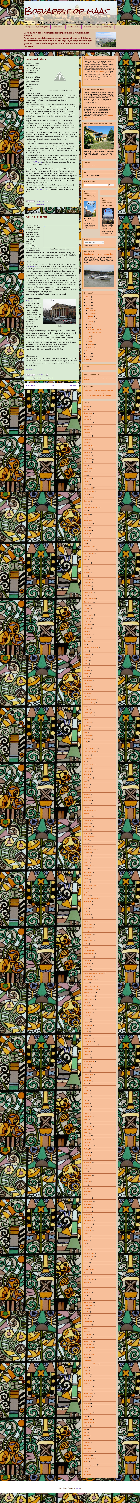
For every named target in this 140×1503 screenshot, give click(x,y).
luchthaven (87, 901)
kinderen (87, 830)
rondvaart (87, 1142)
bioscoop (87, 514)
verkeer (86, 1351)
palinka (86, 1071)
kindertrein (87, 833)
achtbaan (87, 426)
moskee (86, 960)
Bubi (85, 543)
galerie (32, 378)
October (91, 316)
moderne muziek (89, 953)
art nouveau (88, 462)
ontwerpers (87, 1038)
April (89, 339)
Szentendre (88, 1224)
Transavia (87, 1292)
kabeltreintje (88, 800)
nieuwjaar (87, 1015)
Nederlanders (88, 1012)
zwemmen (87, 1474)
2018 (88, 299)
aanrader (87, 419)
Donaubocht (88, 625)
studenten (87, 1211)
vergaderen (88, 1344)
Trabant (86, 1282)
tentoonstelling (88, 1256)
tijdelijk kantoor (89, 1269)
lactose (86, 879)
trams (86, 1289)
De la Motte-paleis (90, 599)
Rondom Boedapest (108, 27)
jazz (85, 781)
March (90, 341)
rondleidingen (88, 1139)
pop (85, 1100)
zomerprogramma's (90, 1465)
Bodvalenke (88, 520)
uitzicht (86, 1312)
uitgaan (86, 1308)
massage (87, 931)
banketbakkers (89, 491)
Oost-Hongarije (89, 1041)
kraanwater (87, 866)
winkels (86, 1435)
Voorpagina (28, 27)
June (90, 327)
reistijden (87, 1123)
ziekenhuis (87, 1455)
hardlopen (87, 739)
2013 (88, 353)
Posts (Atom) (56, 393)
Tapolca (86, 1240)
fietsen (86, 660)
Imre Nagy (87, 768)
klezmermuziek (89, 836)
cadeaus (87, 563)
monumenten (88, 957)
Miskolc (86, 944)
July (89, 324)
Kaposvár (87, 804)
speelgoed (87, 1191)
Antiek (86, 442)
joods (86, 787)
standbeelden (88, 1201)
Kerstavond (87, 817)
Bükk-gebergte (89, 553)
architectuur (88, 459)
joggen (86, 784)
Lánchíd (86, 882)
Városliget (87, 1325)
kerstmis (86, 823)
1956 (85, 410)
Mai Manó (87, 918)
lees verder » (30, 369)
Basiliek (86, 494)
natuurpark (87, 1006)
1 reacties (40, 375)
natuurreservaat (89, 1009)
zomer (86, 1461)
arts (85, 465)
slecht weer (87, 1175)
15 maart (87, 406)
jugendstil (87, 794)
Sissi (85, 1172)
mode (86, 947)
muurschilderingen (90, 979)
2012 (88, 356)
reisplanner (87, 1116)
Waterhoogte (88, 1413)
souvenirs (87, 1188)
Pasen (86, 1084)
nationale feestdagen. (91, 989)
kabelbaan (87, 797)
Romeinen (87, 1136)
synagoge (87, 1217)
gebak (86, 677)
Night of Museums (36, 162)
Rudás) (86, 1149)
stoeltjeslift (87, 1204)
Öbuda (86, 1035)
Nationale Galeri (89, 992)
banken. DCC (88, 488)
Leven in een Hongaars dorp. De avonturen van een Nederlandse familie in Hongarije (98, 394)
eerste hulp (87, 634)
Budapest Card (89, 546)
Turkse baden (88, 1302)
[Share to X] (30, 201)
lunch (86, 908)
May (89, 336)
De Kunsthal (29, 301)
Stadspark (87, 1198)
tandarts (86, 1237)
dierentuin (87, 618)
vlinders (86, 1377)
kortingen (87, 856)
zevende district (89, 1452)
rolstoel (86, 1132)
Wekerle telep (88, 1419)
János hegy (88, 778)
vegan (86, 1331)
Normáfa (87, 1022)
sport (85, 1194)
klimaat (86, 839)
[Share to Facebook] (32, 201)
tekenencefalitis (89, 1253)
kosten (86, 862)
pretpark (86, 1106)
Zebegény (87, 1448)
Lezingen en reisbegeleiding (41, 27)
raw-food (87, 1110)
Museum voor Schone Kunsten (94, 973)
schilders (87, 1159)
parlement (87, 1080)
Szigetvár (87, 1227)
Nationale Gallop (89, 996)
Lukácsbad (87, 905)
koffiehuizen (88, 846)
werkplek (87, 1426)
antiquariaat (88, 445)
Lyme (86, 911)
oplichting (87, 1051)
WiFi (85, 1429)
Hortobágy (87, 758)
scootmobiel (88, 1162)
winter (86, 1439)
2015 (88, 308)
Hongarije (87, 755)
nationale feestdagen (91, 986)
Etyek (86, 651)
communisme (88, 579)
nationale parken (89, 999)
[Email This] (27, 201)
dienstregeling (88, 615)
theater (86, 1263)
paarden (86, 1067)
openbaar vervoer (90, 1045)
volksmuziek (88, 1390)
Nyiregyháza (88, 1025)
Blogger (78, 1488)
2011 (88, 359)
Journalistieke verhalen (58, 27)
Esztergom (87, 641)
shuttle (86, 1168)
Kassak (86, 807)
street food (87, 1207)
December (91, 310)
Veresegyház (88, 1341)
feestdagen (87, 654)
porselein (87, 1103)
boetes (86, 533)
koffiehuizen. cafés (90, 849)
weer (85, 1416)
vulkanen (87, 1400)
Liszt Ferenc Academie (91, 898)
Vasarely (87, 1328)
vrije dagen (87, 1396)
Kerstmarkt (87, 820)
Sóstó (86, 1185)
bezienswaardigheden (91, 507)
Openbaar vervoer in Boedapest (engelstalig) (98, 390)
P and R (86, 1064)
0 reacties (40, 201)
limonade (87, 895)
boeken (86, 527)
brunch (86, 540)
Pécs (85, 1087)
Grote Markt (88, 722)
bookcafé (87, 537)
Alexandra (87, 439)
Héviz (86, 745)
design (86, 605)
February (91, 344)
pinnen (86, 1090)
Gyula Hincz (88, 735)
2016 (88, 305)
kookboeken (88, 853)
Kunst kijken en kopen (36, 217)
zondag (86, 1468)
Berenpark (87, 501)
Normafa (87, 1019)
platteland (87, 1097)
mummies (87, 963)
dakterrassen (88, 592)
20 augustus (88, 413)
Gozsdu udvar (88, 716)
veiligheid (87, 1338)
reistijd (86, 1119)
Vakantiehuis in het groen (74, 27)
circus (86, 576)
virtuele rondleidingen (91, 1364)
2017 (88, 302)
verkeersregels (89, 1354)
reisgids (86, 1113)
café (85, 566)
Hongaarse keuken (90, 748)
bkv (85, 517)
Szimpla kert (88, 1230)
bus (85, 559)
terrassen (87, 1260)
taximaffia (87, 1250)
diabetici (86, 608)
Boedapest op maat (66, 10)
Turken (86, 1299)
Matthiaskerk (88, 934)
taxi (85, 1243)
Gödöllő (86, 709)
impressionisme (89, 765)
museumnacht (40, 205)
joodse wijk (87, 791)
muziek (86, 983)
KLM (85, 843)
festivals (86, 657)
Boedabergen (88, 524)
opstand (86, 1054)
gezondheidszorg (89, 703)
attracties (87, 472)
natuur (86, 1002)
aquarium (87, 452)
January (91, 347)
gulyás (86, 729)
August (90, 321)
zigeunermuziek (89, 1458)
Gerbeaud (87, 693)
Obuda (86, 1028)
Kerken (86, 813)
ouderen (86, 1058)
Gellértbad (87, 686)
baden (86, 481)
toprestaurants (88, 1279)
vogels (86, 1383)
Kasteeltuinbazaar (90, 810)
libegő (86, 892)
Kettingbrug (88, 826)
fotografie (87, 670)
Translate (99, 245)
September (92, 319)
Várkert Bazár (88, 1321)
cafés (86, 569)
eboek (86, 631)
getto (85, 696)
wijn (85, 1432)
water (86, 1409)
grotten (86, 726)
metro (86, 937)
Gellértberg (87, 690)
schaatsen (87, 1155)
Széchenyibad (88, 1220)
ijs (84, 761)
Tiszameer (87, 1273)
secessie (87, 1165)
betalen (86, 504)
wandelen (87, 1406)
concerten (87, 582)
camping (87, 572)
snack (86, 1178)
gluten (86, 706)
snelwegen (87, 1181)
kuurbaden (87, 875)
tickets (86, 1266)
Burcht (86, 556)
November (91, 313)
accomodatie (88, 423)
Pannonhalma (88, 1074)
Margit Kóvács (88, 924)
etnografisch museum (91, 647)
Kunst (36, 378)
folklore (86, 664)
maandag (87, 914)
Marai (86, 921)
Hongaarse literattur (90, 752)
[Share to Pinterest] (34, 201)
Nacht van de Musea (36, 59)
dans (85, 595)
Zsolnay (86, 1471)
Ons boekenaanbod (88, 27)
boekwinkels (88, 530)
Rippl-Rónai (88, 1129)
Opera (86, 1048)
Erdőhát (86, 638)
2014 (88, 351)
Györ (85, 732)
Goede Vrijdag (88, 713)
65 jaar (86, 416)
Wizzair (86, 1445)
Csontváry (87, 589)
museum (32, 205)
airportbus (87, 436)
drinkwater (87, 628)
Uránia (86, 1315)
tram (85, 1286)
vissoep (86, 1367)
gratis (86, 719)
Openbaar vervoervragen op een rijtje (98, 254)
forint (85, 667)
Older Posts (73, 386)
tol (85, 1276)
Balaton (86, 485)
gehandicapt (88, 680)
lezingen (86, 888)
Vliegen (86, 1370)
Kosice (86, 859)
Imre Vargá (87, 771)
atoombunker (88, 468)
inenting (86, 774)
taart (85, 1233)
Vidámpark (87, 1360)
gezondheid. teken (90, 699)
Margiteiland (88, 927)
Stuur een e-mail (89, 166)
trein (85, 1295)
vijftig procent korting (41, 189)
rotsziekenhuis (88, 1146)
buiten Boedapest (89, 550)
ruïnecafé (87, 1152)
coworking (87, 586)
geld (85, 683)
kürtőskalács (88, 872)
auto (85, 475)
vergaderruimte (89, 1347)
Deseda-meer (88, 602)
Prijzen (97, 27)
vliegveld (87, 1373)
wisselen (87, 1442)
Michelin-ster (88, 940)
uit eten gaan (88, 1305)
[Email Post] (47, 201)
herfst (86, 742)
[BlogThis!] (28, 201)
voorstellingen (88, 1393)
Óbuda (86, 1032)
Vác (85, 1318)
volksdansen (88, 1387)
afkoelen (87, 429)
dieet (85, 612)
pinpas (86, 1093)
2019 (88, 297)
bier (85, 511)
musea (51, 378)
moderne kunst (43, 378)
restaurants (87, 1126)
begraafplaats (88, 498)
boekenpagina (100, 71)
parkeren (87, 1077)
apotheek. (87, 449)
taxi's (85, 1246)
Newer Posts (30, 386)
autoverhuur (88, 478)
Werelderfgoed (89, 1422)
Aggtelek (87, 432)
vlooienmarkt (88, 1380)
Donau (86, 621)
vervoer (86, 1357)
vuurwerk (87, 1403)
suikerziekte (88, 1214)
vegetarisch (88, 1334)
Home (52, 386)
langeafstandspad (90, 885)
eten (85, 644)
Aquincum (87, 455)
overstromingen (89, 1061)
